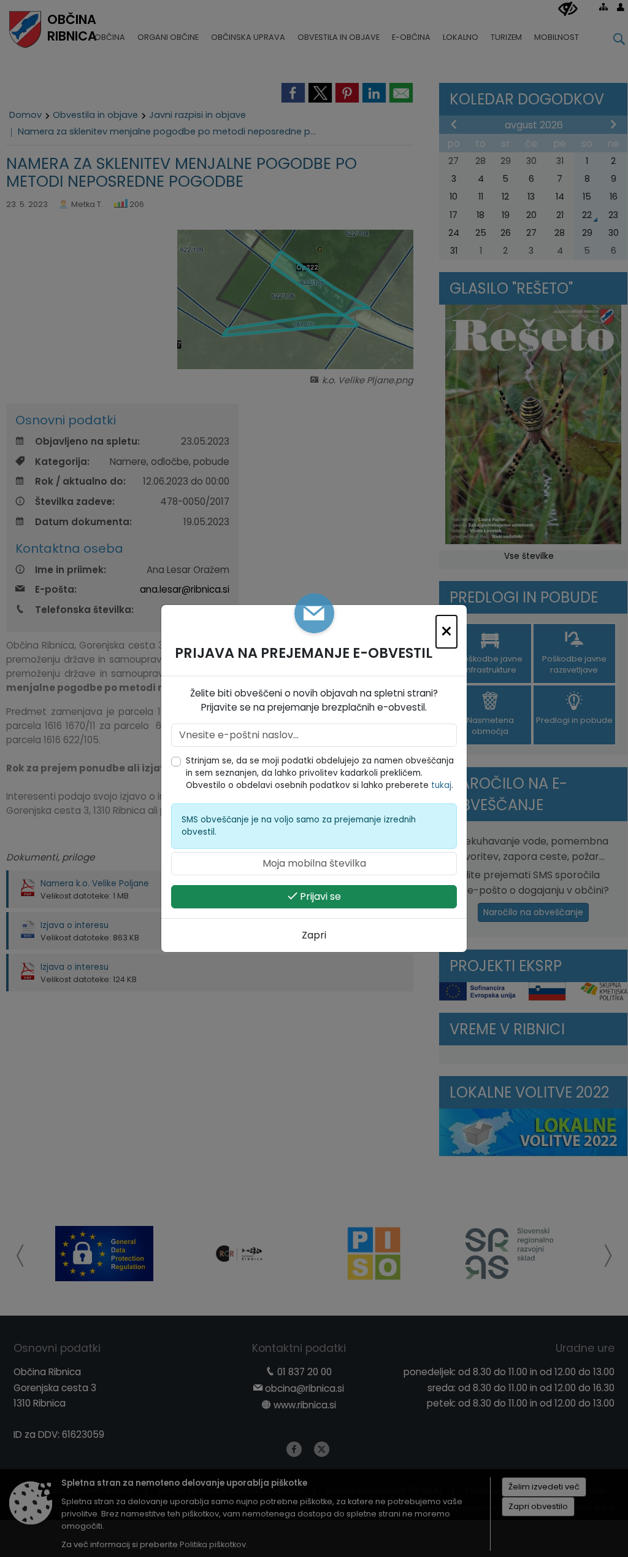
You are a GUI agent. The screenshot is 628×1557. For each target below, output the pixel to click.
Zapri (314, 935)
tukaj (441, 785)
